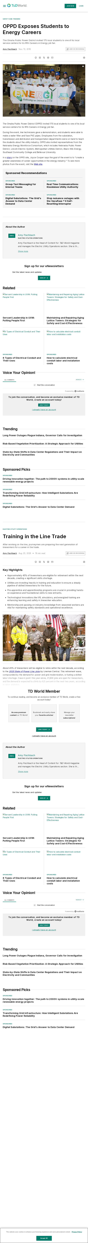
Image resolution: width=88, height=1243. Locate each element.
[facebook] (36, 57)
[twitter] (44, 57)
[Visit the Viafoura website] (79, 391)
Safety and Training (11, 19)
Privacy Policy (77, 1232)
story (9, 157)
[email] (52, 57)
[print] (84, 57)
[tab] (9, 380)
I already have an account (44, 409)
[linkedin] (40, 57)
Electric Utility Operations (15, 529)
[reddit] (48, 57)
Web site (38, 164)
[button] (4, 6)
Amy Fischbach (10, 49)
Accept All (44, 1238)
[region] (44, 385)
